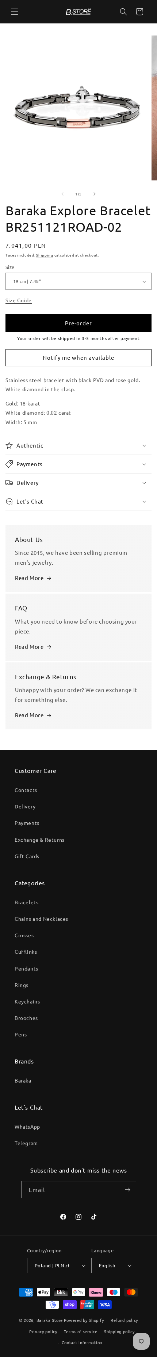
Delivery (25, 806)
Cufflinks (26, 951)
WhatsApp (27, 1126)
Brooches (26, 1017)
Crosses (24, 935)
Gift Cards (27, 856)
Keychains (27, 1001)
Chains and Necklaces (41, 918)
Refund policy (124, 1320)
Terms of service (80, 1331)
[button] (15, 12)
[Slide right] (95, 194)
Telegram (26, 1143)
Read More (29, 577)
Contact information (82, 1342)
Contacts (26, 789)
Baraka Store (50, 1320)
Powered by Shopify (84, 1320)
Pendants (26, 968)
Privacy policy (43, 1331)
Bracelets (26, 902)
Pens (21, 1034)
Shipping (44, 255)
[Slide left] (62, 194)
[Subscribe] (128, 1189)
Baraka (23, 1080)
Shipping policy (119, 1331)
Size (10, 267)
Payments (27, 822)
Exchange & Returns (40, 839)
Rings (21, 985)
